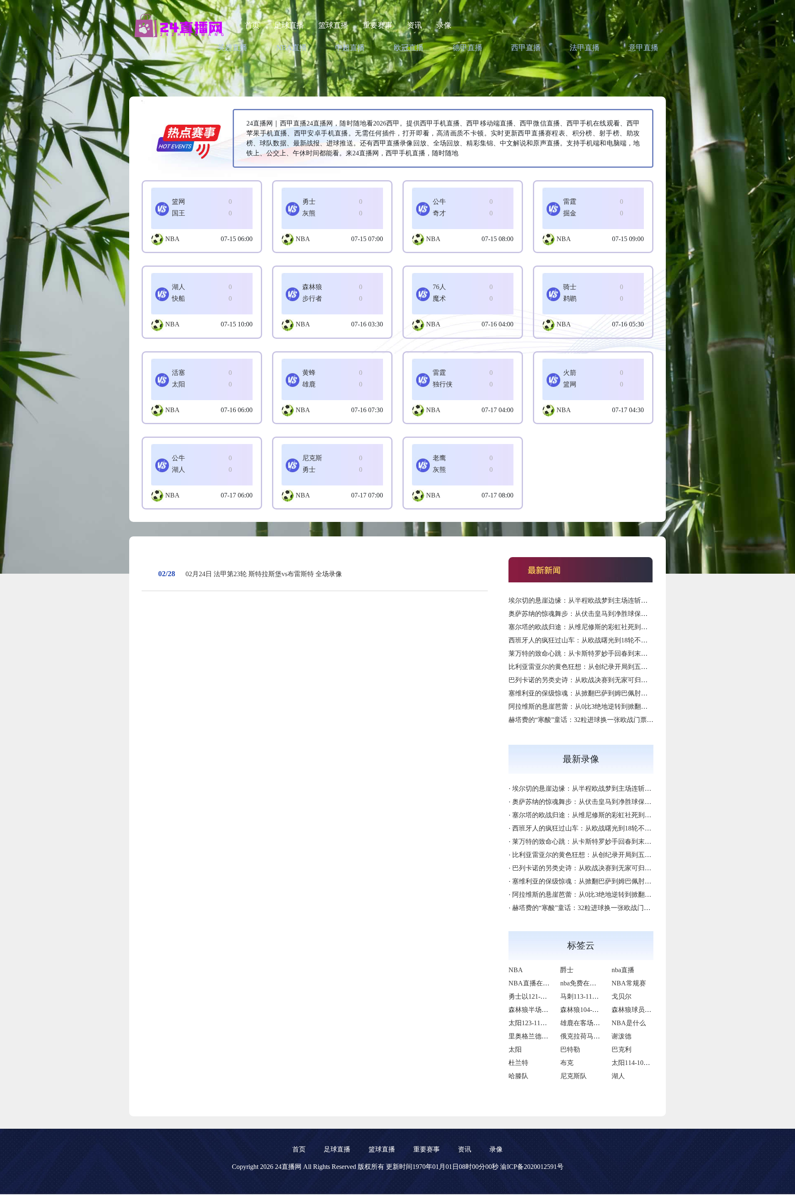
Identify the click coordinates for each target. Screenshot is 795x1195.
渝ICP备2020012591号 (532, 1166)
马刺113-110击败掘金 (591, 996)
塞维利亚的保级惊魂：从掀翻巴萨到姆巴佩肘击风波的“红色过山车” (607, 693)
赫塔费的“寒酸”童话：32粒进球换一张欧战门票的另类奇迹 (594, 719)
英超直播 (232, 47)
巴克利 (621, 1049)
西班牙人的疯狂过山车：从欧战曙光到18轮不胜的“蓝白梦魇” (597, 640)
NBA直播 (291, 47)
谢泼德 (621, 1036)
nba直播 (623, 969)
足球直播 (289, 25)
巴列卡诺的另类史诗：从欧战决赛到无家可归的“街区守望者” (597, 679)
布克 (566, 1062)
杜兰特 (518, 1062)
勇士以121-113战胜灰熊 (542, 996)
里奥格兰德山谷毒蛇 (538, 1036)
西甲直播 (526, 47)
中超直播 (350, 47)
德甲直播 (467, 47)
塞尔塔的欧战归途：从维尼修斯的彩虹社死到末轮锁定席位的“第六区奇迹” (617, 626)
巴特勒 (570, 1049)
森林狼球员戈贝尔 (638, 1009)
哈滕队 (518, 1075)
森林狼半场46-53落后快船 (545, 1009)
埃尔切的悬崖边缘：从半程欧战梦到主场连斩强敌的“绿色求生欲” (604, 600)
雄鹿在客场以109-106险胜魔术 (604, 1022)
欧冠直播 (409, 47)
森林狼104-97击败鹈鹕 (592, 1009)
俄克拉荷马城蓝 (583, 1036)
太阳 (515, 1049)
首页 (252, 25)
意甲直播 (643, 47)
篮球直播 (333, 25)
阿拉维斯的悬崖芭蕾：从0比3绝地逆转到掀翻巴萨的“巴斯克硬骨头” (607, 706)
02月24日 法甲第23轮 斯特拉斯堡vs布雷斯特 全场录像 (264, 573)
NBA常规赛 (629, 983)
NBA (172, 238)
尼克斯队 (573, 1075)
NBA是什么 (629, 1022)
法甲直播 (585, 47)
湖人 (618, 1075)
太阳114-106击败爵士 (642, 1062)
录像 (443, 25)
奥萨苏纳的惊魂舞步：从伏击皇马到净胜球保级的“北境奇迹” (597, 613)
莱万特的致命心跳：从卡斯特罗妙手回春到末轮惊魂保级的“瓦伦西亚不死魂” (620, 653)
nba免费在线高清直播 (591, 983)
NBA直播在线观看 (535, 983)
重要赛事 (378, 25)
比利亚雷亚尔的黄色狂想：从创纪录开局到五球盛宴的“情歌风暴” (604, 666)
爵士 (566, 969)
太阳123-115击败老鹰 (539, 1022)
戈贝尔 (621, 996)
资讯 (414, 25)
